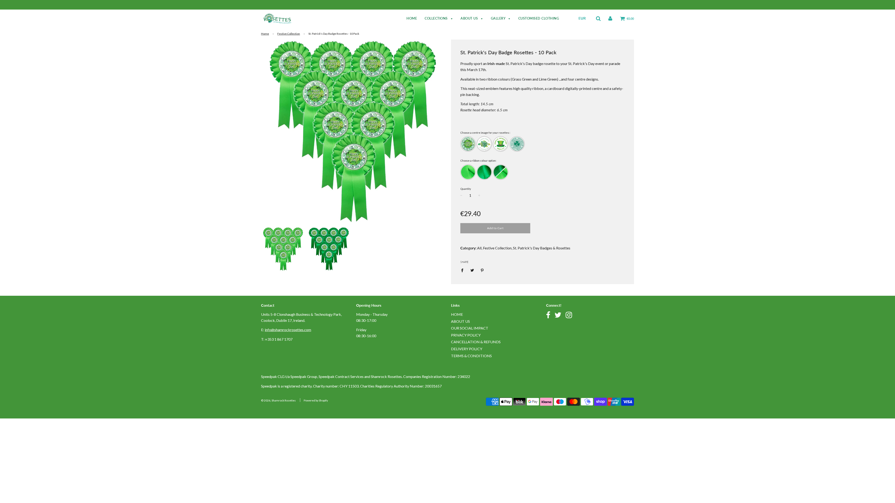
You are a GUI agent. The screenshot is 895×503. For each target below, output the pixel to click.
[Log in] (610, 18)
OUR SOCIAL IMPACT (469, 328)
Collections (437, 18)
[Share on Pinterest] (482, 270)
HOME (457, 314)
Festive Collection (288, 33)
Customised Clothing (538, 18)
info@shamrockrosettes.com (288, 329)
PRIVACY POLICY (466, 335)
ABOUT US (460, 321)
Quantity (465, 188)
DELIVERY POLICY (466, 349)
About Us (470, 18)
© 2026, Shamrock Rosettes (278, 400)
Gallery (498, 18)
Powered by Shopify (316, 400)
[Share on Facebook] (463, 270)
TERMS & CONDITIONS (471, 355)
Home (411, 18)
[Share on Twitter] (472, 270)
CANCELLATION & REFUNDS (476, 342)
